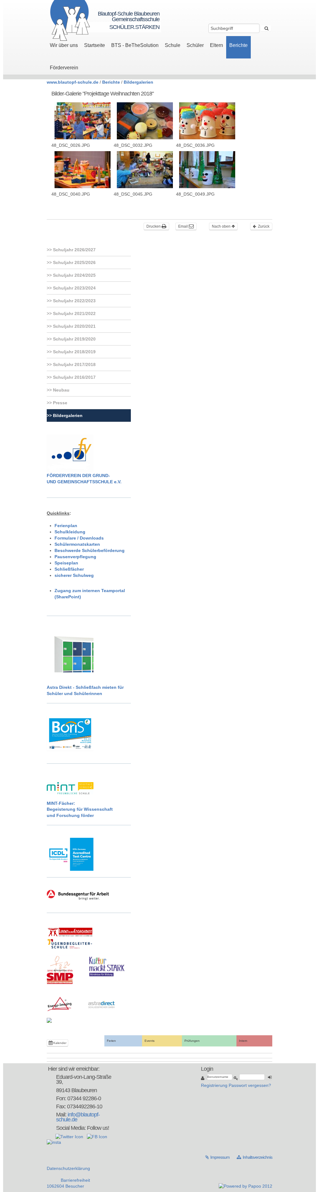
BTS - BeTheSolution (135, 45)
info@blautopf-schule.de (78, 1117)
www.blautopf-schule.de (72, 82)
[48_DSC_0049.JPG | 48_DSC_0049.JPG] (207, 169)
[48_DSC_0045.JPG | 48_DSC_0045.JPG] (145, 169)
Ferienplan (66, 525)
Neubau (60, 389)
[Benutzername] (203, 1078)
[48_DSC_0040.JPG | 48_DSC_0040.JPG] (83, 169)
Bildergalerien (138, 82)
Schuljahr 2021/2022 (74, 313)
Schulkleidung (70, 531)
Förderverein (64, 67)
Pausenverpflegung (75, 556)
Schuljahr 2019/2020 (74, 338)
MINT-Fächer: (61, 803)
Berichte (238, 45)
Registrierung (214, 1085)
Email (183, 226)
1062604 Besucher (65, 1186)
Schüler (195, 45)
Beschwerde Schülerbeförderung (90, 550)
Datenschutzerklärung (68, 1168)
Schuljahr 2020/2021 (74, 326)
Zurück (263, 226)
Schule (172, 45)
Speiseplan (66, 562)
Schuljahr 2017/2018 (74, 364)
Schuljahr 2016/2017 (74, 377)
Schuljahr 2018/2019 (74, 351)
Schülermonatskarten (77, 544)
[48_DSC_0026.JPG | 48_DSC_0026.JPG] (83, 120)
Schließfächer (69, 569)
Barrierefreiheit (75, 1180)
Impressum (218, 1157)
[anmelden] (269, 1077)
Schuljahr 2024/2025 (74, 275)
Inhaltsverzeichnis (254, 1157)
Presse (59, 402)
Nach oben (221, 226)
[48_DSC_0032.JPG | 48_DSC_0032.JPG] (145, 120)
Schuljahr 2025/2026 (74, 262)
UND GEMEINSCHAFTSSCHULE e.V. (84, 481)
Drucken (154, 226)
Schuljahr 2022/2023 (74, 300)
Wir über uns (64, 45)
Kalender (59, 1043)
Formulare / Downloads (79, 538)
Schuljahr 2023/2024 (74, 287)
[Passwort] (236, 1078)
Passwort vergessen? (250, 1085)
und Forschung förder (70, 815)
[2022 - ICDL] (70, 853)
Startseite (94, 45)
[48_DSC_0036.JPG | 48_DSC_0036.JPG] (207, 120)
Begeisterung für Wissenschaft (80, 809)
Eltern (216, 45)
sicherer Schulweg (74, 575)
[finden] (266, 28)
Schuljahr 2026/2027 (74, 249)
